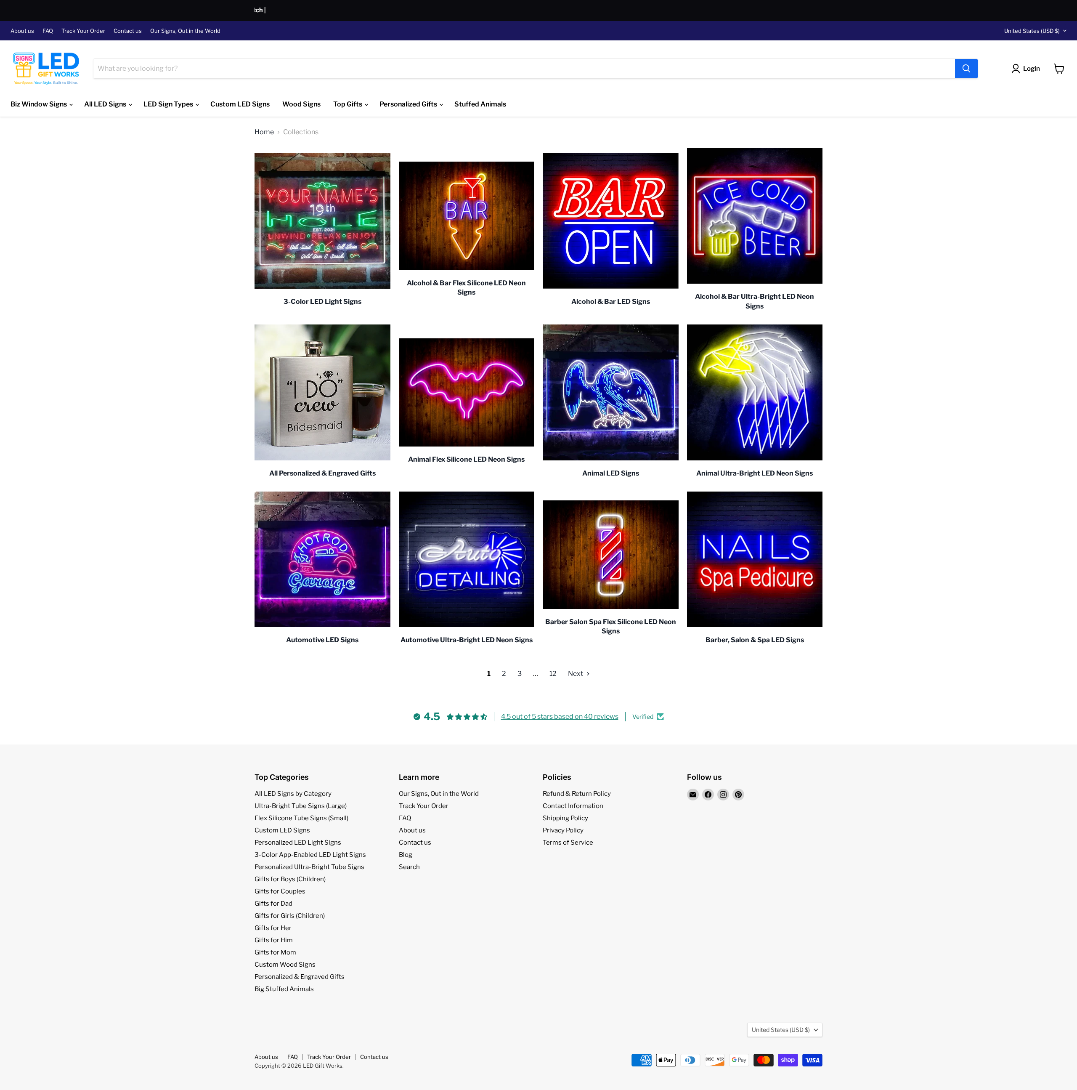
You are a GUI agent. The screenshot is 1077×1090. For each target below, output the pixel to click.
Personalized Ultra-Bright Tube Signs (309, 867)
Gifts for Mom (275, 952)
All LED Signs (105, 104)
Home (264, 132)
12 (553, 674)
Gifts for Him (274, 940)
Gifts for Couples (280, 891)
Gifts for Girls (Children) (290, 916)
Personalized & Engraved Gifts (300, 977)
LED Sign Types (168, 104)
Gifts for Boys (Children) (290, 879)
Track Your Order (83, 31)
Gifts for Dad (273, 903)
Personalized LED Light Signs (298, 842)
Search (409, 867)
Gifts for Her (273, 928)
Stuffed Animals (480, 104)
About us (22, 31)
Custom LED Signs (240, 104)
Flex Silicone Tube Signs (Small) (301, 818)
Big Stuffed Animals (284, 989)
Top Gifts (348, 104)
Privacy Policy (563, 830)
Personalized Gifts (408, 104)
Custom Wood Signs (285, 964)
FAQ (47, 31)
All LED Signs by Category (293, 794)
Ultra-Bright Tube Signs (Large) (301, 806)
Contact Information (573, 806)
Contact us (128, 31)
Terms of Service (568, 842)
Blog (405, 855)
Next (576, 674)
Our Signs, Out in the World (185, 31)
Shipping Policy (565, 818)
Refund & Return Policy (577, 794)
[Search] (966, 68)
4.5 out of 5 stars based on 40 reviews (559, 716)
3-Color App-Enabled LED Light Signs (310, 855)
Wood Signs (301, 104)
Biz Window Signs (39, 104)
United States (1032, 30)
